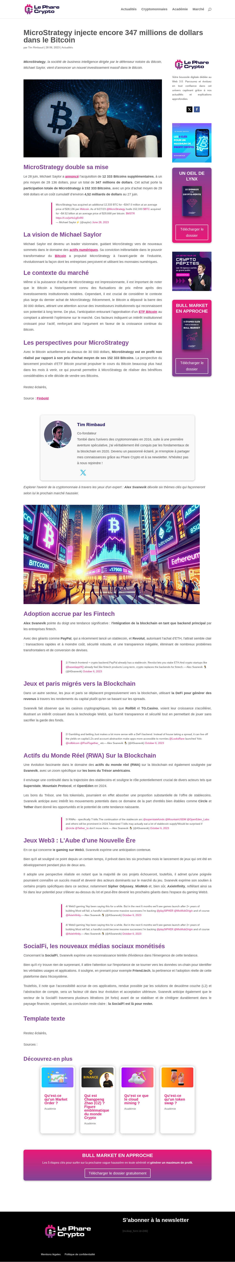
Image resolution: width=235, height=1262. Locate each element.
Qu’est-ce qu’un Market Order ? (55, 1099)
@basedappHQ (75, 666)
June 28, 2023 (100, 222)
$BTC (146, 209)
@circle (70, 828)
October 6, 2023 (92, 671)
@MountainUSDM (175, 819)
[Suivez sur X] (189, 109)
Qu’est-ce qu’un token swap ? (174, 1099)
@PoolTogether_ (90, 743)
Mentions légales (51, 1254)
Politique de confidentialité (80, 1254)
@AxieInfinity (73, 915)
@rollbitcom (72, 743)
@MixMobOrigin (183, 910)
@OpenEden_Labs (198, 819)
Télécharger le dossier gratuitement (118, 1173)
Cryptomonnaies (154, 9)
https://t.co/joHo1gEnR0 (69, 217)
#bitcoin (84, 209)
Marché (198, 9)
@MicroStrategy (115, 209)
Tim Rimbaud (36, 47)
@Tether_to (82, 828)
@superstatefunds (153, 819)
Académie (180, 9)
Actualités (129, 9)
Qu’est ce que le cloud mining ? (136, 1099)
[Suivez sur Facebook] (197, 109)
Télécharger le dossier (192, 232)
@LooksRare (177, 738)
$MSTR (130, 213)
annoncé (72, 176)
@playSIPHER (165, 910)
